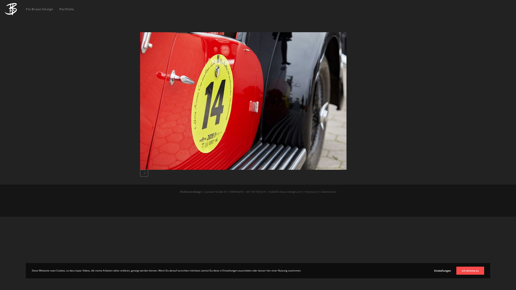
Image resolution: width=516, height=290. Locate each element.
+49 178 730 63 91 (255, 192)
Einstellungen (442, 270)
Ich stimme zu (470, 270)
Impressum (311, 192)
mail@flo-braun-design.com (285, 192)
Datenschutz (328, 192)
